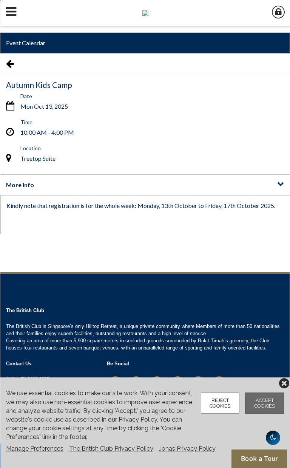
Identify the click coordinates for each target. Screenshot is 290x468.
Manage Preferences (34, 448)
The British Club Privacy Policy (111, 448)
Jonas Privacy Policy (187, 448)
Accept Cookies (264, 403)
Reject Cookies (220, 403)
